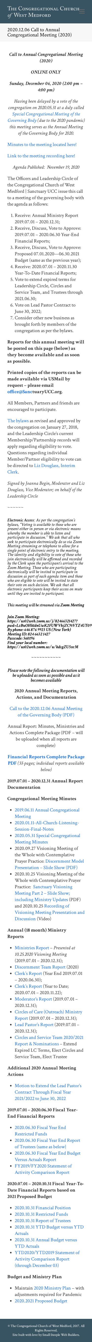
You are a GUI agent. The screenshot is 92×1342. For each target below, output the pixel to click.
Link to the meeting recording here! (41, 156)
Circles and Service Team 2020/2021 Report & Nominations (49, 1040)
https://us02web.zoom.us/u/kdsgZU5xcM (42, 647)
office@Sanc (19, 391)
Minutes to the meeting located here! (42, 144)
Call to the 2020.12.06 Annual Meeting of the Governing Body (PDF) (46, 711)
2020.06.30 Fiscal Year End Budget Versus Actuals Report (47, 1156)
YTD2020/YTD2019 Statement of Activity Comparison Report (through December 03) (47, 1259)
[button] (82, 12)
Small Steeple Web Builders (60, 1335)
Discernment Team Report (40, 967)
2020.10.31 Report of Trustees (43, 1220)
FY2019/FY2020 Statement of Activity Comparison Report (43, 1169)
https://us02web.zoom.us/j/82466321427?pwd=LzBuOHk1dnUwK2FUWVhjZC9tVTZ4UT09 (49, 623)
